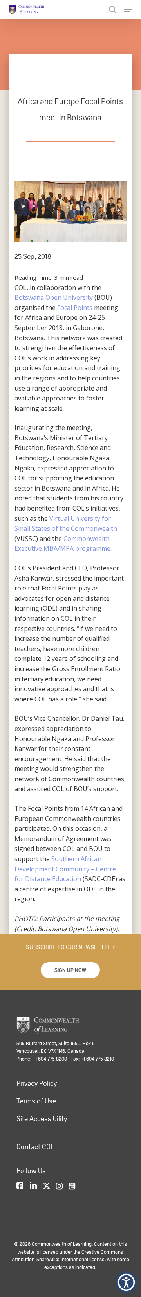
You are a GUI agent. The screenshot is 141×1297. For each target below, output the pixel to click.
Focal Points (74, 307)
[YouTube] (72, 1186)
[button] (70, 970)
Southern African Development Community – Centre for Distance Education (65, 868)
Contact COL (35, 1147)
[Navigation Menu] (128, 9)
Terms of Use (36, 1101)
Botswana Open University (53, 297)
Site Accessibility (41, 1119)
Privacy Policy (36, 1083)
